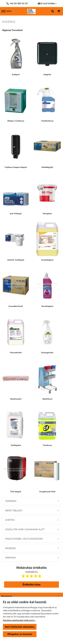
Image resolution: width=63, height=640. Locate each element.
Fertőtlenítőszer (47, 121)
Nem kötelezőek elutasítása (19, 626)
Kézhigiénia (47, 214)
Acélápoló (16, 75)
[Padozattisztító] (15, 332)
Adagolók (47, 75)
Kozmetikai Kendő (16, 306)
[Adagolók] (47, 54)
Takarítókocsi (47, 399)
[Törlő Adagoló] (15, 471)
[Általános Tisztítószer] (15, 100)
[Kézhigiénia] (47, 193)
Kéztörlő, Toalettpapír (15, 260)
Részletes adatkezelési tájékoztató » (19, 620)
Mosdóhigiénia (47, 306)
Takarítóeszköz (16, 399)
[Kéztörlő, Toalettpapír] (15, 239)
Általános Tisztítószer (15, 121)
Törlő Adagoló (15, 492)
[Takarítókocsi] (47, 378)
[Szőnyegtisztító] (47, 332)
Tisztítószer (47, 445)
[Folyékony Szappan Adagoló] (15, 146)
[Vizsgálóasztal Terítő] (47, 471)
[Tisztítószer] (47, 425)
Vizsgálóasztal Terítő (47, 492)
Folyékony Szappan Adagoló (16, 167)
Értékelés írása (31, 584)
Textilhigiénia (16, 445)
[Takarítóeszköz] (15, 378)
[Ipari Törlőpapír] (15, 193)
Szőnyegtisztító (47, 353)
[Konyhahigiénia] (47, 239)
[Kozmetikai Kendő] (15, 286)
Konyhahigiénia (47, 260)
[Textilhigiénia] (15, 425)
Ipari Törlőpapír (16, 214)
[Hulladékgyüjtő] (47, 146)
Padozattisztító (16, 353)
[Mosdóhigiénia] (47, 286)
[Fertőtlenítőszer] (47, 100)
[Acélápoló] (15, 54)
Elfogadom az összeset (19, 634)
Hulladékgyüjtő (47, 167)
